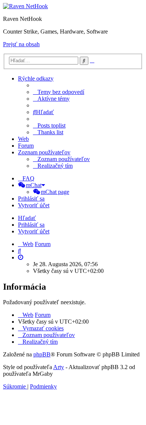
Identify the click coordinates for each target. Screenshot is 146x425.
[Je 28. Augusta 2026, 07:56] (20, 257)
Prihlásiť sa (31, 224)
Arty (58, 367)
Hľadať (27, 218)
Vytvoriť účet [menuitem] (33, 205)
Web (23, 139)
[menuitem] (58, 92)
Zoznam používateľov (44, 152)
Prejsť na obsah (21, 44)
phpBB (42, 354)
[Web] (25, 6)
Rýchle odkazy (36, 78)
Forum (26, 145)
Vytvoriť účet (33, 231)
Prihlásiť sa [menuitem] (31, 198)
